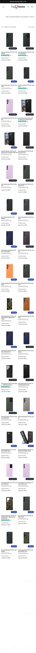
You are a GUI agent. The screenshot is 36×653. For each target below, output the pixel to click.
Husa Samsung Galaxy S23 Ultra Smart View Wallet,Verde (9, 417)
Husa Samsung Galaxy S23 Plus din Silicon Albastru (8, 649)
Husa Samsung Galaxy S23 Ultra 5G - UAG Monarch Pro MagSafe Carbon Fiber (9, 151)
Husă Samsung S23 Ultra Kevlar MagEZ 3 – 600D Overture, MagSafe (26, 583)
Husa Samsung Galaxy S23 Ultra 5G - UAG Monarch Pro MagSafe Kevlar (25, 118)
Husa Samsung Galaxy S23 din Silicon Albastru (26, 351)
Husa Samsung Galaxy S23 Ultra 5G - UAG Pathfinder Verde (25, 550)
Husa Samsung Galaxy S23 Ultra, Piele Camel (26, 317)
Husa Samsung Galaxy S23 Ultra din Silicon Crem (8, 583)
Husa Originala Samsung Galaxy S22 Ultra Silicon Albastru (8, 251)
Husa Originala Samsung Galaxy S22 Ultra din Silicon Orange (8, 616)
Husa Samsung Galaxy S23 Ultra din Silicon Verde (25, 185)
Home (7, 17)
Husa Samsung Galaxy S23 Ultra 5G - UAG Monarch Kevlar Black (25, 384)
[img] (5, 55)
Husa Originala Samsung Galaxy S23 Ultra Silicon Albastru (8, 351)
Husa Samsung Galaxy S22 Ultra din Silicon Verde (25, 516)
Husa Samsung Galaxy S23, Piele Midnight (8, 217)
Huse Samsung (25, 17)
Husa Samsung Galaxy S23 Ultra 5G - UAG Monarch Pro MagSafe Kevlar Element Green (9, 517)
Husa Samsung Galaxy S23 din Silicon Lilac (9, 185)
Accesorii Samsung (15, 17)
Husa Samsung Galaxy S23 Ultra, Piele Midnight (9, 52)
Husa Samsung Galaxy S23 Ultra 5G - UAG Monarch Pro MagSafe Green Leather (9, 317)
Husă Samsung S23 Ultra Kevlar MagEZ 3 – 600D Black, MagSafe (9, 384)
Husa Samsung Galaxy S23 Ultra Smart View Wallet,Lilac (9, 483)
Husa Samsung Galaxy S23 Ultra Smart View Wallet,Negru (26, 52)
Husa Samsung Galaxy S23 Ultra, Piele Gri (26, 417)
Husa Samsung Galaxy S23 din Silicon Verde (26, 284)
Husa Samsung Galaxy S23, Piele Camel (26, 616)
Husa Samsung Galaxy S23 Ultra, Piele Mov (26, 251)
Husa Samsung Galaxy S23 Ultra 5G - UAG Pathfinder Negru (9, 450)
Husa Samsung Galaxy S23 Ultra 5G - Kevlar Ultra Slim (25, 151)
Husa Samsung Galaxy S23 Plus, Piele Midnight (9, 550)
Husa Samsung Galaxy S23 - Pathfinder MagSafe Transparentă (26, 649)
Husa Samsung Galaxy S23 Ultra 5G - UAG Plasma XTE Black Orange (25, 450)
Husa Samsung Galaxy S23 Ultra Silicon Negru (26, 85)
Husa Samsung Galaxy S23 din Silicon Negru (26, 217)
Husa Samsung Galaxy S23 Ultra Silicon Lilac (9, 118)
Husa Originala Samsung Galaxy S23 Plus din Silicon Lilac (25, 483)
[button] (3, 7)
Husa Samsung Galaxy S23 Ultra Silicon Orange (9, 284)
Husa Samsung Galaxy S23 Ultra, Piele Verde (9, 85)
